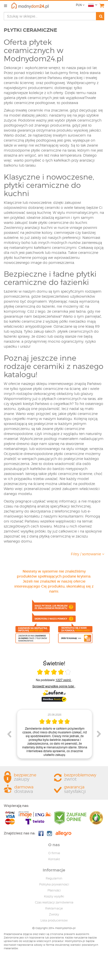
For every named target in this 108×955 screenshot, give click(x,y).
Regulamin (54, 878)
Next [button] (99, 733)
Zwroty (54, 914)
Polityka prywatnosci (54, 884)
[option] (54, 734)
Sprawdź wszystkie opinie (53, 686)
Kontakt (54, 859)
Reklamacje (54, 908)
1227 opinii (64, 680)
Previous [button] (9, 733)
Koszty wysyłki (54, 896)
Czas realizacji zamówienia (54, 902)
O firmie (54, 853)
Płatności (54, 890)
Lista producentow (54, 920)
